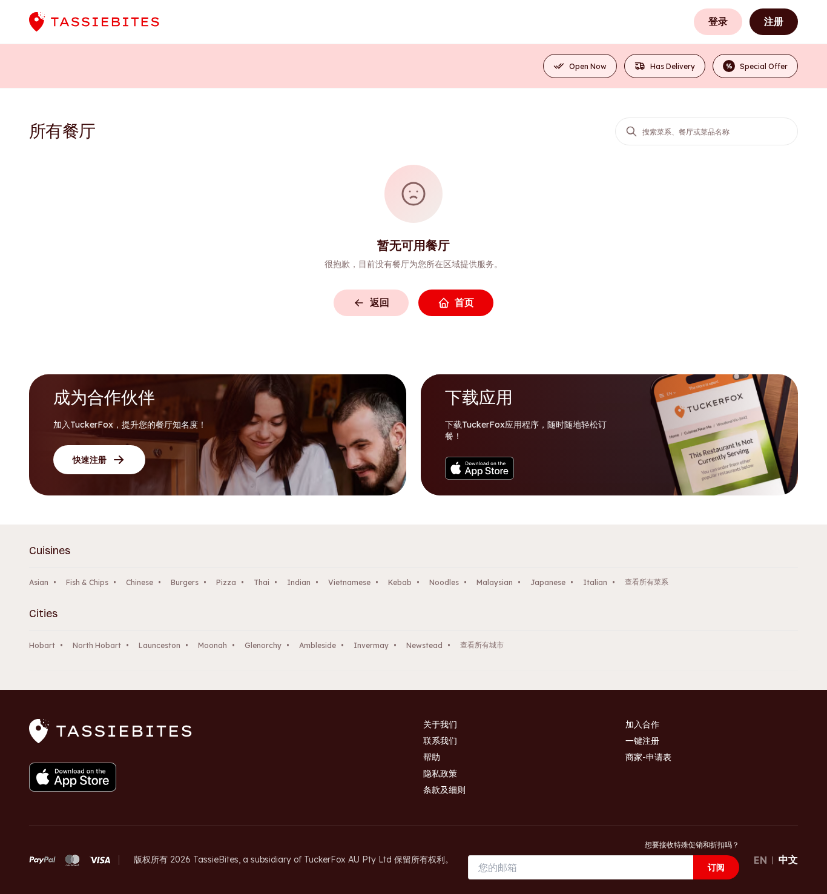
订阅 (716, 867)
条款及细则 (444, 789)
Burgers (185, 582)
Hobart (42, 645)
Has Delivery (672, 66)
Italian (595, 582)
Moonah (212, 645)
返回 (379, 302)
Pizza (226, 582)
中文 (788, 859)
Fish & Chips (87, 582)
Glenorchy (263, 645)
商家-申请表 (648, 757)
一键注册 (642, 740)
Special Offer (757, 66)
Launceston (159, 645)
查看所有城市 (482, 644)
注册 (773, 21)
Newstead (424, 645)
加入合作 (642, 724)
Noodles (444, 582)
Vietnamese (349, 582)
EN (760, 860)
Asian (38, 582)
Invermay (371, 645)
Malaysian (494, 582)
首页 (464, 302)
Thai (261, 582)
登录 (718, 21)
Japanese (547, 582)
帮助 (431, 757)
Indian (299, 582)
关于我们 (440, 724)
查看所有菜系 (646, 581)
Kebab (400, 582)
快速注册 (90, 459)
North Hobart (97, 645)
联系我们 (440, 740)
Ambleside (317, 645)
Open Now (588, 66)
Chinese (139, 582)
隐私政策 (440, 773)
